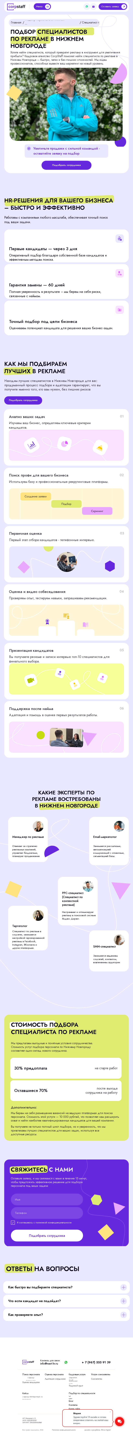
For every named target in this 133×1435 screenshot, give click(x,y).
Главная (16, 22)
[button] (113, 6)
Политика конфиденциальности (64, 1430)
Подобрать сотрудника (47, 1235)
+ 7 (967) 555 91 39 (96, 1362)
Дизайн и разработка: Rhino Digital (98, 1430)
